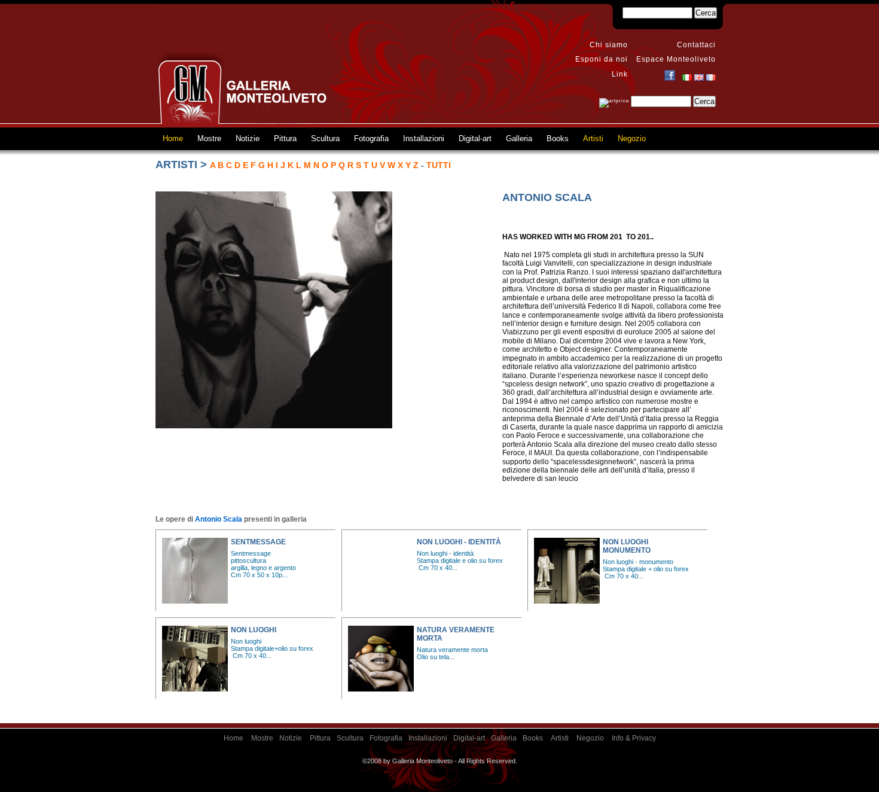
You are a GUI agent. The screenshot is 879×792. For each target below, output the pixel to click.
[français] (711, 78)
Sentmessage (258, 542)
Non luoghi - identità (459, 542)
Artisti (593, 138)
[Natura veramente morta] (381, 659)
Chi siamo (609, 45)
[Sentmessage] (195, 571)
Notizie (248, 138)
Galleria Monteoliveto (242, 88)
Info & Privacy (634, 738)
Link (620, 74)
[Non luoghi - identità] (381, 571)
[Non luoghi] (195, 659)
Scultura (325, 138)
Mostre (209, 138)
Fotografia (371, 138)
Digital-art (475, 138)
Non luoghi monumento (627, 546)
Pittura (285, 138)
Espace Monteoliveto (676, 59)
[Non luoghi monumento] (567, 571)
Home (173, 138)
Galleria (519, 138)
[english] (699, 78)
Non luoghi (253, 630)
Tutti (438, 165)
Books (558, 138)
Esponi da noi (601, 59)
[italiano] (687, 78)
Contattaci (696, 45)
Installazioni (423, 138)
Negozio (632, 138)
